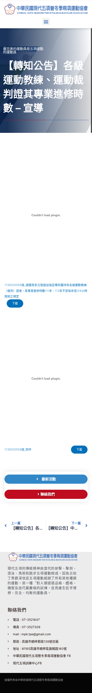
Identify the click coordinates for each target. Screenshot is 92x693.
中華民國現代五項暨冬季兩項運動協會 (40, 680)
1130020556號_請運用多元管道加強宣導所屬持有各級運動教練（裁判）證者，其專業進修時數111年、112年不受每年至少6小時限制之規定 (45, 290)
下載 (15, 303)
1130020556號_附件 (17, 449)
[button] (46, 21)
